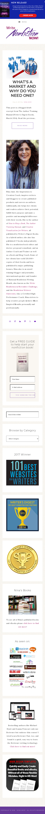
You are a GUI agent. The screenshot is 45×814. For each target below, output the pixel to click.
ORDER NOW (28, 15)
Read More (22, 125)
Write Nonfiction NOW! (22, 33)
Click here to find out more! (22, 746)
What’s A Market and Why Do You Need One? (22, 89)
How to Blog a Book (17, 223)
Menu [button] (24, 22)
